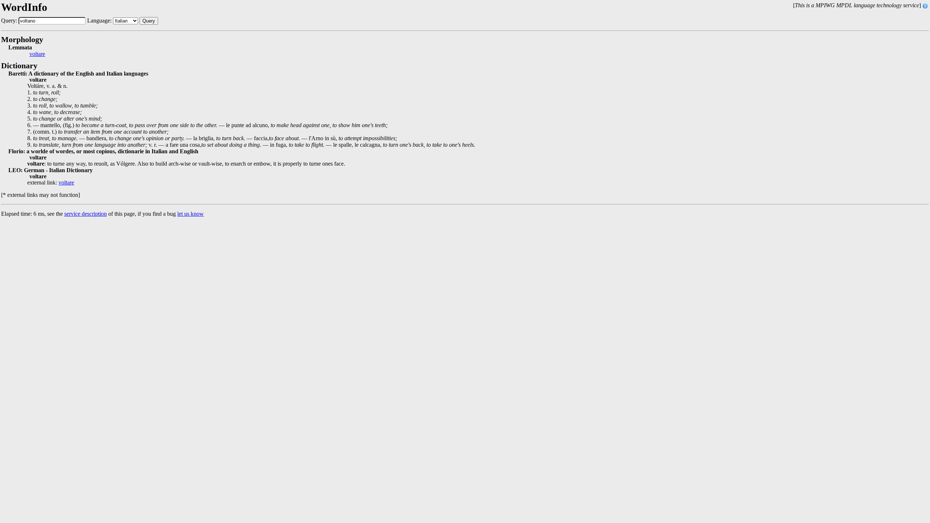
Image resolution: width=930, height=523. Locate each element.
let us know (190, 214)
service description (85, 214)
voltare (37, 54)
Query (148, 21)
